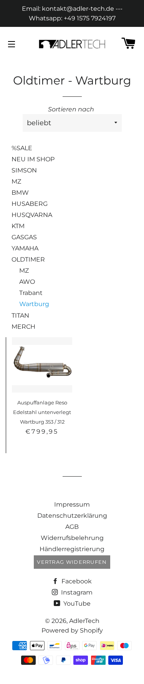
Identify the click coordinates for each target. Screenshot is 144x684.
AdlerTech (84, 620)
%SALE (22, 148)
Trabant (31, 292)
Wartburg (34, 304)
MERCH (23, 326)
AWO (27, 281)
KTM (18, 226)
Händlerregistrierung (72, 549)
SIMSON (24, 170)
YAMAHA (25, 248)
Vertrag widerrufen (72, 562)
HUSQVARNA (32, 215)
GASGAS (24, 237)
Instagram (76, 592)
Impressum (72, 504)
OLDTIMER (28, 259)
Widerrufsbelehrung (72, 538)
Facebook (76, 581)
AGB (72, 526)
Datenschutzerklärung (72, 515)
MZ (16, 181)
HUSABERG (30, 203)
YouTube (76, 603)
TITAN (20, 315)
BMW (20, 192)
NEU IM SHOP (33, 159)
